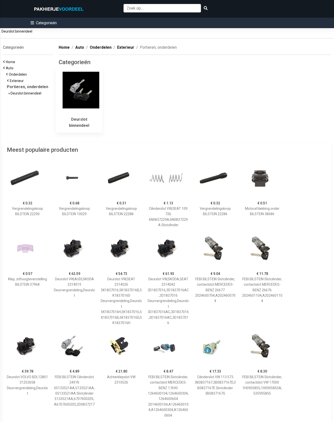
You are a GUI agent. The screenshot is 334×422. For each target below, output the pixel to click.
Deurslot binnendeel (17, 31)
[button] (44, 23)
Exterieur (17, 81)
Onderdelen (18, 74)
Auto (10, 68)
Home (11, 62)
